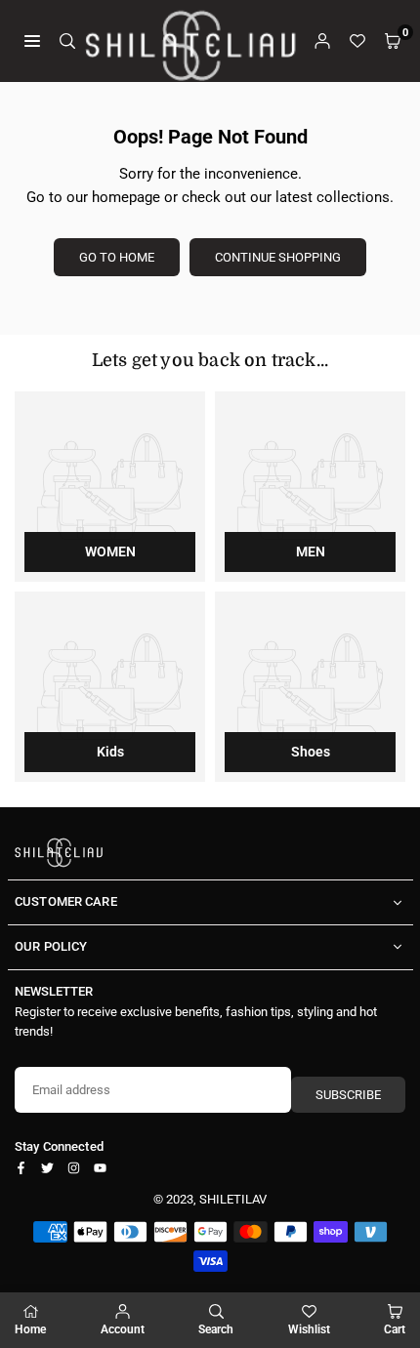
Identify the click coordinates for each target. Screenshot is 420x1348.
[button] (392, 40)
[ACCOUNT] (322, 40)
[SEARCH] (67, 40)
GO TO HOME (116, 257)
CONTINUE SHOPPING (278, 257)
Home (30, 1329)
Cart (394, 1329)
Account (123, 1329)
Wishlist (309, 1329)
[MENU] (32, 40)
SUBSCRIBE (348, 1094)
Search (215, 1329)
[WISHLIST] (357, 40)
